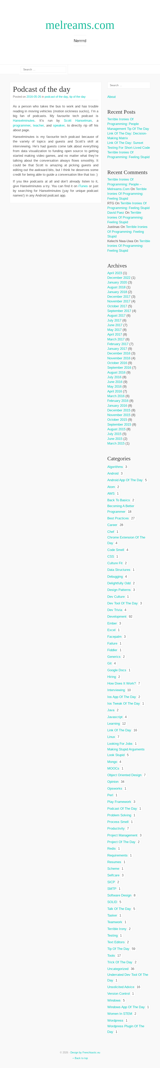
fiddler (112, 650)
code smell (115, 550)
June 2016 (114, 382)
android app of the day (125, 480)
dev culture (116, 597)
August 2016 (116, 372)
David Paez (115, 212)
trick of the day (119, 962)
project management (122, 835)
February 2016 (117, 401)
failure (112, 643)
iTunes (83, 186)
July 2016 (114, 377)
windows (114, 1000)
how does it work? (121, 683)
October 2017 (117, 306)
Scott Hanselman (78, 120)
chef (110, 532)
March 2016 (115, 396)
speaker (59, 125)
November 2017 (118, 301)
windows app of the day (126, 1007)
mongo (112, 762)
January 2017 (117, 349)
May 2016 (114, 386)
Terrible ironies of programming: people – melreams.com (124, 184)
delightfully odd (119, 583)
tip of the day (77, 96)
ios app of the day (121, 697)
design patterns (119, 590)
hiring (111, 677)
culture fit (115, 563)
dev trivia (114, 610)
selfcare (113, 875)
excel (111, 630)
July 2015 (114, 434)
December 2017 (118, 296)
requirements (117, 855)
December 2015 (118, 410)
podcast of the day (56, 96)
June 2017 (114, 325)
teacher (38, 125)
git (109, 663)
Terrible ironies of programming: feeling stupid (127, 193)
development (116, 616)
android (112, 473)
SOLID (112, 902)
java (110, 710)
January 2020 (117, 282)
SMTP (111, 889)
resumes (114, 862)
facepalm (114, 636)
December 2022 (118, 278)
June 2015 (114, 439)
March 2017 (115, 339)
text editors (116, 942)
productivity (116, 828)
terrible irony (116, 929)
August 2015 (116, 429)
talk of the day (119, 909)
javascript (115, 717)
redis (111, 848)
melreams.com (80, 25)
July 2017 (114, 320)
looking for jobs (119, 744)
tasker (112, 915)
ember (112, 623)
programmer (21, 125)
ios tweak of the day (123, 703)
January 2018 (117, 292)
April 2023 (114, 273)
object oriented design (124, 775)
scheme (113, 869)
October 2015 (117, 420)
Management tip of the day (128, 129)
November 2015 (118, 415)
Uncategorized (117, 969)
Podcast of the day (41, 89)
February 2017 (117, 344)
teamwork (114, 922)
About (111, 97)
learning (113, 723)
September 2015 (119, 424)
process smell (118, 822)
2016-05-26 (34, 96)
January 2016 (117, 405)
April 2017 (114, 334)
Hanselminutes (24, 120)
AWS (111, 493)
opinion (112, 782)
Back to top (81, 1058)
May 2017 (114, 330)
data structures (118, 570)
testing (112, 935)
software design (119, 895)
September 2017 (119, 311)
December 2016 (118, 353)
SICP (111, 882)
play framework (119, 802)
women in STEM (119, 1014)
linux (111, 737)
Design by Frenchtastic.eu (85, 1052)
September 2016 (119, 367)
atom (111, 487)
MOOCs (113, 768)
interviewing (116, 690)
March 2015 (115, 443)
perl (110, 795)
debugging (115, 576)
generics (114, 657)
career (112, 525)
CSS (110, 556)
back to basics (118, 500)
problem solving (119, 815)
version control (118, 993)
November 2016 (118, 358)
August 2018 (116, 287)
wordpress (115, 1020)
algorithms (115, 467)
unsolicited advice (120, 987)
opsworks (114, 788)
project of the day (121, 842)
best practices (118, 518)
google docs (116, 670)
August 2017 (116, 315)
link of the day (119, 730)
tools (111, 955)
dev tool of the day (122, 603)
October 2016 (117, 363)
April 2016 (114, 391)
